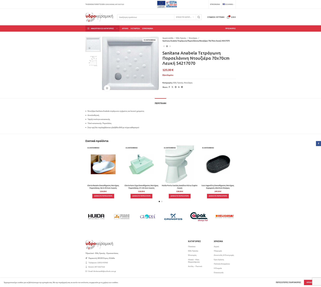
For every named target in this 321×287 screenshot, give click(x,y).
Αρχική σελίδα (167, 38)
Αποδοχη (310, 282)
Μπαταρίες (192, 255)
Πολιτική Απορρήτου (222, 264)
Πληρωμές (218, 251)
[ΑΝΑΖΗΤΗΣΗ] (199, 17)
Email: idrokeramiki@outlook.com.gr (102, 271)
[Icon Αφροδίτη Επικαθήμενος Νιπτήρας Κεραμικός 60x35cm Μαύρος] (218, 164)
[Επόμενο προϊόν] (170, 46)
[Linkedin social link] (178, 87)
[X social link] (172, 87)
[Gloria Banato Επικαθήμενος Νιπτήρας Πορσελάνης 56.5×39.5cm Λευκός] (103, 164)
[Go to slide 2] (161, 201)
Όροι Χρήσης (219, 259)
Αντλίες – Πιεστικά (195, 266)
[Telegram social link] (182, 87)
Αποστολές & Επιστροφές (224, 255)
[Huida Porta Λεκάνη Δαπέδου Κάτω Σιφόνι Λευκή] (180, 164)
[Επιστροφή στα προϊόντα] (167, 46)
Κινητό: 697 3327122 (96, 267)
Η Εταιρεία (218, 268)
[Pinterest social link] (175, 87)
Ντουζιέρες (193, 38)
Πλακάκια (191, 246)
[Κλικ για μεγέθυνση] (107, 88)
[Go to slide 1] (159, 201)
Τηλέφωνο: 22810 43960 (98, 262)
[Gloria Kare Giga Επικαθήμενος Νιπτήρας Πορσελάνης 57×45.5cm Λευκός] (141, 164)
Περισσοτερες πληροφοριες (288, 282)
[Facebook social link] (169, 87)
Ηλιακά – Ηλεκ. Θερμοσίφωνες (194, 260)
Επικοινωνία (218, 272)
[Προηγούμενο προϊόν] (163, 46)
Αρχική (216, 246)
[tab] (160, 102)
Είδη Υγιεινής (181, 38)
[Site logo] (99, 17)
